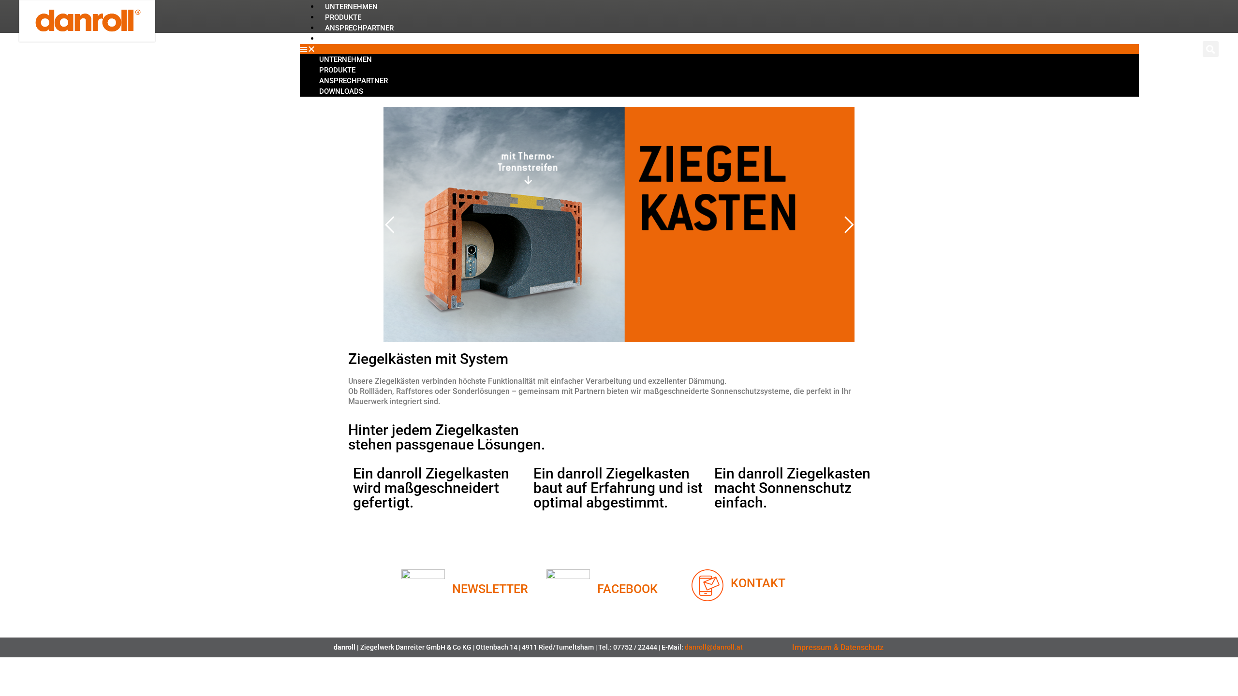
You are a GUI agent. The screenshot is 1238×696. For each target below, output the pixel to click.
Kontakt (758, 583)
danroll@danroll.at (714, 647)
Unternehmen (351, 6)
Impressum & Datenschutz (838, 647)
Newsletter (490, 589)
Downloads (347, 38)
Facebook (627, 589)
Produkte (343, 17)
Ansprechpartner (359, 28)
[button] (719, 49)
